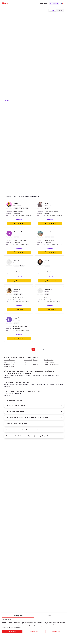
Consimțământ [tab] (18, 616)
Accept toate (12, 632)
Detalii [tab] (50, 616)
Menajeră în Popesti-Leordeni (52, 364)
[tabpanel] (34, 627)
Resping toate (34, 632)
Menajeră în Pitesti (9, 366)
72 (29, 349)
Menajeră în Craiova (9, 362)
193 (43, 349)
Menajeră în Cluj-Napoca (30, 360)
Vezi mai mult (7, 377)
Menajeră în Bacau (9, 364)
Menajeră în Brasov (9, 360)
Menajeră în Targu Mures (31, 364)
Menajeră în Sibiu (48, 360)
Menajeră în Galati (49, 362)
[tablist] (34, 615)
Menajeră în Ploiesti (29, 362)
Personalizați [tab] (56, 632)
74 (37, 349)
